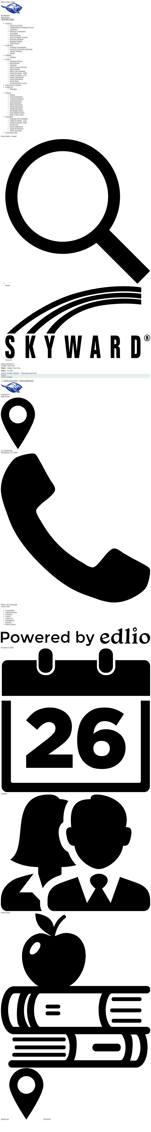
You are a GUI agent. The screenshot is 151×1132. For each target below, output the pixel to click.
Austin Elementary (16, 97)
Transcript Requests (16, 128)
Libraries (8, 622)
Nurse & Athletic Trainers (19, 37)
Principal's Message (16, 39)
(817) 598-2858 (11, 604)
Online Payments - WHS (18, 73)
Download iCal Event (29, 373)
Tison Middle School (17, 113)
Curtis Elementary (16, 101)
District (12, 95)
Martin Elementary (16, 105)
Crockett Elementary (17, 99)
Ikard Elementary (16, 103)
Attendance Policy (16, 61)
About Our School (16, 25)
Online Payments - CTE (18, 75)
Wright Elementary (16, 109)
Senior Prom (14, 81)
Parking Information (17, 77)
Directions (13, 89)
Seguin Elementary (16, 107)
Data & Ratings (15, 35)
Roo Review (14, 124)
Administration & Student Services (22, 27)
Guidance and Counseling (19, 119)
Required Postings (16, 41)
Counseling (14, 33)
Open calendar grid (26, 381)
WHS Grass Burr (16, 130)
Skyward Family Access (18, 83)
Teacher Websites (16, 51)
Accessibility (9, 610)
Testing (12, 53)
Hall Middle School (16, 111)
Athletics (13, 57)
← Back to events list (9, 381)
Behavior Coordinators (18, 31)
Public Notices (10, 624)
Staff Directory (15, 43)
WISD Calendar (6, 377)
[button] (8, 23)
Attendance (14, 29)
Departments (9, 620)
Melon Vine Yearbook (17, 71)
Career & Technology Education (21, 49)
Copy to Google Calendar (10, 373)
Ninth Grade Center (17, 115)
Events (3, 375)
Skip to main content (8, 2)
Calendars (13, 65)
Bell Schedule (14, 63)
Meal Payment (15, 69)
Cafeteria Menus (11, 612)
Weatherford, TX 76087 (9, 451)
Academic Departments (18, 47)
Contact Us (9, 618)
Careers (8, 616)
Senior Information (16, 79)
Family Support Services (18, 67)
